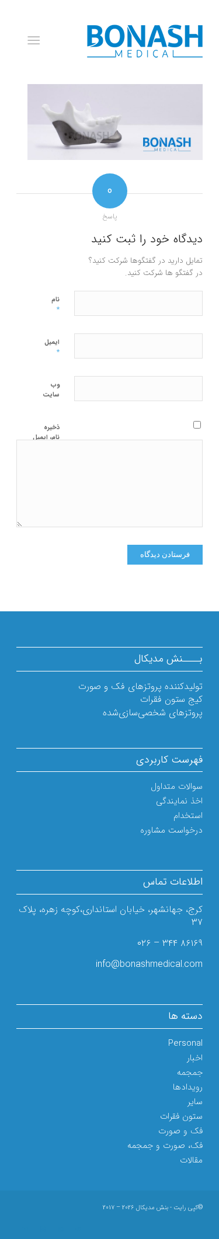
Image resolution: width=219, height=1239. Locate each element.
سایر (195, 1102)
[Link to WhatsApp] (60, 1229)
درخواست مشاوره (171, 830)
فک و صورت (180, 1131)
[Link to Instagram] (42, 1229)
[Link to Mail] (25, 1229)
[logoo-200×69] (128, 41)
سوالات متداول (177, 786)
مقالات (191, 1160)
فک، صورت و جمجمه (165, 1146)
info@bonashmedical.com (149, 964)
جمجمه (190, 1073)
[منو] (35, 41)
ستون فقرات (181, 1116)
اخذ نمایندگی (179, 801)
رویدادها (188, 1087)
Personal (185, 1043)
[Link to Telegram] (77, 1229)
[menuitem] (35, 41)
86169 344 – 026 (170, 943)
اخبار (195, 1058)
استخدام (188, 816)
